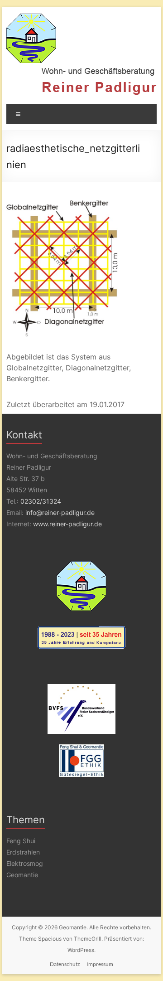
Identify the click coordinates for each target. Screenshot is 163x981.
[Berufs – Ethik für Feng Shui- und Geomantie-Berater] (81, 760)
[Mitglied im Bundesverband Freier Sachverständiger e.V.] (81, 709)
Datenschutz (65, 964)
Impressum (99, 964)
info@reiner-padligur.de (60, 512)
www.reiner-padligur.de (67, 524)
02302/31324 (40, 501)
